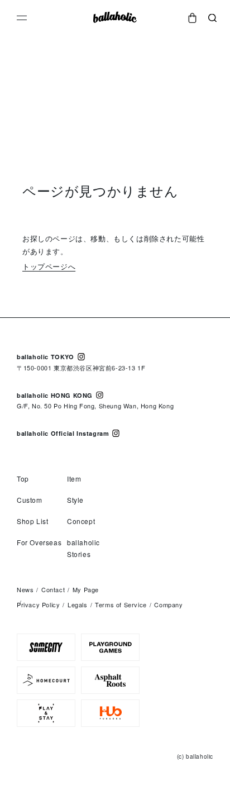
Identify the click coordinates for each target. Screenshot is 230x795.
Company (168, 604)
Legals (78, 604)
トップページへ (48, 266)
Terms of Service (121, 604)
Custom (29, 499)
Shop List (32, 521)
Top (23, 478)
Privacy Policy (38, 604)
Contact (53, 589)
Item (74, 478)
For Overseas (39, 542)
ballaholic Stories (83, 548)
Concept (81, 521)
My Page (86, 589)
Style (75, 499)
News (25, 589)
